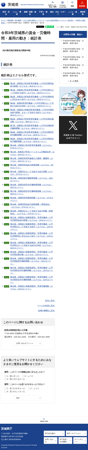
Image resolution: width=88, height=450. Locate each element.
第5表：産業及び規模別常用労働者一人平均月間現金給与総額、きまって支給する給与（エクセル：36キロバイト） (32, 112)
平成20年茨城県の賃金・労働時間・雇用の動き (73, 42)
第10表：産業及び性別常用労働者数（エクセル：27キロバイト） (31, 146)
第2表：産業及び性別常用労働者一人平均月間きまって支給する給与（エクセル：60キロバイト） (32, 91)
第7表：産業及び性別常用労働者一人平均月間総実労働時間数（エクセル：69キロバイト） (32, 126)
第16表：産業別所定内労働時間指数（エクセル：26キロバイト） (31, 186)
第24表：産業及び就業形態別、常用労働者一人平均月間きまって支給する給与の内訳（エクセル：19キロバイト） (31, 245)
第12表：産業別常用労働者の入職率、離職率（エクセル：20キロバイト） (31, 159)
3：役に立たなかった (16, 379)
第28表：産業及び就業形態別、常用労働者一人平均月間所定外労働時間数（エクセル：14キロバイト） (31, 279)
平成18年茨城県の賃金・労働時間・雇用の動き (73, 74)
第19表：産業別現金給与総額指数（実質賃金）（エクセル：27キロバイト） (30, 205)
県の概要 (18, 20)
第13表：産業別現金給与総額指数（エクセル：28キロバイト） (31, 166)
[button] (62, 4)
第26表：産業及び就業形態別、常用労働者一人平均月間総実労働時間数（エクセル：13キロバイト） (31, 261)
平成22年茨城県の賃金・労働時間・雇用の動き (73, 58)
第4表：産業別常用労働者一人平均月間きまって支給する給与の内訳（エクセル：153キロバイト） (32, 104)
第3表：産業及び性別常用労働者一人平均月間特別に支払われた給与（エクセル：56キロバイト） (32, 98)
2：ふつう (29, 376)
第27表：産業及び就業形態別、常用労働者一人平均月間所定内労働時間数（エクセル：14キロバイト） (31, 270)
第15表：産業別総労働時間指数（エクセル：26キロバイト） (31, 179)
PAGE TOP (44, 421)
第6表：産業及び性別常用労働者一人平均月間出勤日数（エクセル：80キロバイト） (32, 120)
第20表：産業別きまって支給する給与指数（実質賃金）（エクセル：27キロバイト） (31, 212)
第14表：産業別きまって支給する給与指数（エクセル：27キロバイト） (31, 173)
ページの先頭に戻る (46, 306)
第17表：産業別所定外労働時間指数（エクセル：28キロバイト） (31, 192)
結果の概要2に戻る (46, 311)
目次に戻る (50, 301)
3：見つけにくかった (16, 391)
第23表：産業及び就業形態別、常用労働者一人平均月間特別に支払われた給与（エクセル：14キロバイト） (31, 236)
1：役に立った (13, 376)
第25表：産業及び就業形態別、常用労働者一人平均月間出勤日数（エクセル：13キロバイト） (31, 253)
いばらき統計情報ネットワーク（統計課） (60, 20)
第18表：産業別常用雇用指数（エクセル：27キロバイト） (31, 199)
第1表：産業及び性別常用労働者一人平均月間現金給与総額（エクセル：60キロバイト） (32, 84)
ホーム (3, 20)
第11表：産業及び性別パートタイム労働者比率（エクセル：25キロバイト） (32, 153)
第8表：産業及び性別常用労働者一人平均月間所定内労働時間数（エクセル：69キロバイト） (32, 133)
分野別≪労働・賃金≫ (73, 34)
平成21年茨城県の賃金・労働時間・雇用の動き (73, 50)
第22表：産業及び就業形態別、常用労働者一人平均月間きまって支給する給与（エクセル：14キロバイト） (31, 227)
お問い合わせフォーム (24, 343)
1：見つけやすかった (16, 388)
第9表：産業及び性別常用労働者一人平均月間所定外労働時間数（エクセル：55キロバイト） (32, 140)
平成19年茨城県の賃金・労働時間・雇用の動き (73, 66)
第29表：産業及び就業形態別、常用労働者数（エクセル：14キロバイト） (31, 287)
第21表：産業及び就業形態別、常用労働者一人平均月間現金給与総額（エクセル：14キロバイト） (31, 218)
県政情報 (10, 20)
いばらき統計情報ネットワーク (33, 20)
